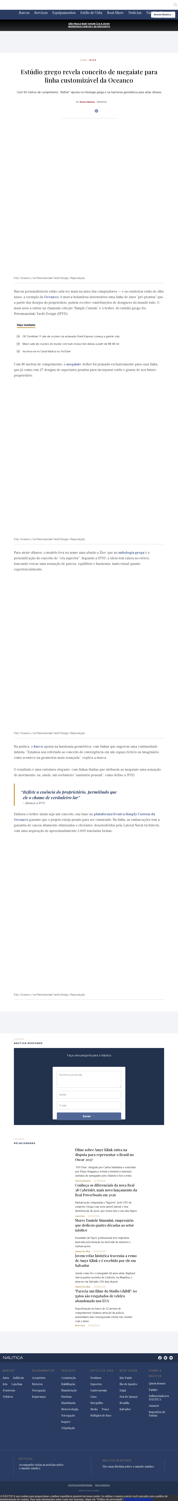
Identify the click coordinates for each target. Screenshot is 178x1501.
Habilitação (68, 1384)
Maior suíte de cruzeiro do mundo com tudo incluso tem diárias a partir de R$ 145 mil (71, 343)
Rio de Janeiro (128, 1384)
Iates (92, 60)
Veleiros (8, 1396)
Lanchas (80, 1216)
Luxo (93, 1396)
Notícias (134, 12)
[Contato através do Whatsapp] (156, 1359)
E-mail (62, 1105)
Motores (37, 1384)
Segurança (39, 1396)
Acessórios (38, 1378)
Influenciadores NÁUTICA (159, 1397)
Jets (5, 1384)
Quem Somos (157, 1383)
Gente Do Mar (83, 1251)
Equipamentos (64, 12)
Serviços (41, 12)
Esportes (96, 1384)
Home (83, 60)
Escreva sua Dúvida (70, 1074)
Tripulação (68, 1428)
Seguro (65, 1421)
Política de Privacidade (140, 1499)
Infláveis (18, 1378)
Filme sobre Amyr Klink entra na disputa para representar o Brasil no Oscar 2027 (104, 1154)
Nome (62, 1094)
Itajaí (123, 1390)
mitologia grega (131, 552)
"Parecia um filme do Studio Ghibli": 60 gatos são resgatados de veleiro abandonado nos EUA (106, 1296)
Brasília (124, 1403)
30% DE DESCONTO (99, 26)
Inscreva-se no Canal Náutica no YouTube (47, 351)
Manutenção (69, 1390)
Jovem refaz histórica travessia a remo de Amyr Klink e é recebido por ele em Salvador (106, 1260)
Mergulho (96, 1403)
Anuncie (154, 1405)
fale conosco (102, 1485)
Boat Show (115, 12)
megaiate (73, 364)
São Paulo (126, 1378)
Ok (126, 1499)
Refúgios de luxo (100, 1415)
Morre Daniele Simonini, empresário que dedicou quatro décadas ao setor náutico (104, 1225)
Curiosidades (83, 1181)
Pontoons (9, 1390)
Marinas (66, 1396)
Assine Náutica (162, 14)
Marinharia (68, 1403)
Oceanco (51, 297)
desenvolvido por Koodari (89, 1491)
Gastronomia (98, 1390)
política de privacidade (80, 1485)
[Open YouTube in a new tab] (96, 111)
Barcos (24, 12)
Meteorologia (69, 1409)
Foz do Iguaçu (128, 1396)
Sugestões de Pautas (157, 1413)
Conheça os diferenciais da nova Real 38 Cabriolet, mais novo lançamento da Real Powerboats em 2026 (106, 1190)
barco (38, 746)
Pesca (105, 1409)
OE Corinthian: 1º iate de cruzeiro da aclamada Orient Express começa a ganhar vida (71, 336)
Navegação (39, 1390)
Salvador (125, 1409)
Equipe (153, 1389)
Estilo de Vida (91, 12)
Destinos (95, 1378)
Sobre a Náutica (155, 1373)
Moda (94, 1409)
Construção (68, 1378)
